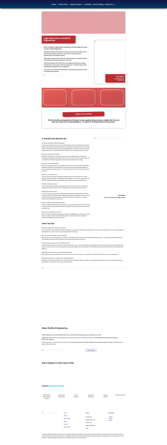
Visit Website (91, 350)
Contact (65, 424)
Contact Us (109, 4)
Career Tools (63, 4)
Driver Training (98, 4)
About (65, 421)
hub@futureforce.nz (90, 419)
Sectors (65, 415)
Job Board (88, 4)
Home (54, 4)
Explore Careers (76, 4)
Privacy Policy (67, 427)
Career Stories (67, 418)
